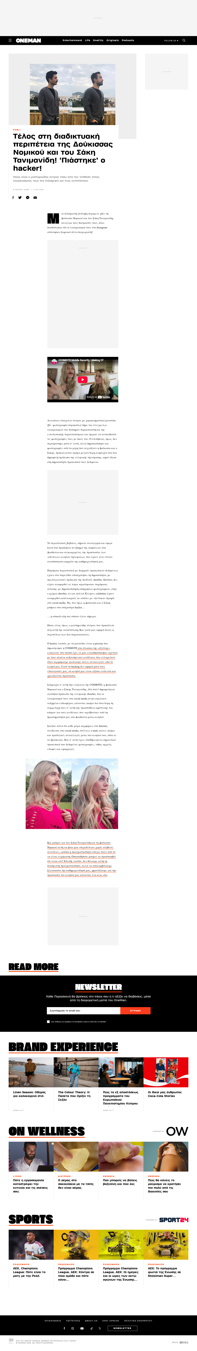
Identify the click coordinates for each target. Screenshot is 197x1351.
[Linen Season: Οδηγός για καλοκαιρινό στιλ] (31, 1072)
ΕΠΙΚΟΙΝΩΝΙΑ (53, 1321)
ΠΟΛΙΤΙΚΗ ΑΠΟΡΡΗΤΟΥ (138, 1321)
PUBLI (17, 130)
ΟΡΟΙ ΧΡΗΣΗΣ (110, 1321)
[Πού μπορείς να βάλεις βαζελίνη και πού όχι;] (120, 1157)
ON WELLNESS (47, 1132)
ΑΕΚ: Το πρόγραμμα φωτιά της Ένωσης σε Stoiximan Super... (164, 1272)
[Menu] (10, 40)
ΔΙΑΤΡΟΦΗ (64, 1176)
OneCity (98, 40)
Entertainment (72, 40)
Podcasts (128, 40)
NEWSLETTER (122, 1328)
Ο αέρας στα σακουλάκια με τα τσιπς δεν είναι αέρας (76, 1184)
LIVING (17, 1176)
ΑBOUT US (91, 1321)
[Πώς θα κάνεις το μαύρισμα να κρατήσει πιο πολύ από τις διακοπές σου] (165, 1157)
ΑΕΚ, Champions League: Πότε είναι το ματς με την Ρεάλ (29, 1272)
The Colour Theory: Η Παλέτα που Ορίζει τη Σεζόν (74, 1096)
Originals (113, 40)
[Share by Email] (35, 197)
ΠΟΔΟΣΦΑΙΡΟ (21, 1264)
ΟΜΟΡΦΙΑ (109, 1176)
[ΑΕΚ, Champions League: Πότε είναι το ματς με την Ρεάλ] (31, 1245)
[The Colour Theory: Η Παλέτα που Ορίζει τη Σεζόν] (76, 1072)
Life (87, 40)
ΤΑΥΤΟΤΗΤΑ (73, 1321)
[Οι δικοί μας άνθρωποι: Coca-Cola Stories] (165, 1072)
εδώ (105, 875)
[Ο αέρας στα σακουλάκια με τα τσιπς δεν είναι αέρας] (76, 1157)
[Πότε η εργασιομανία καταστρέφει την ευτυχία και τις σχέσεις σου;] (31, 1157)
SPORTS (31, 1220)
